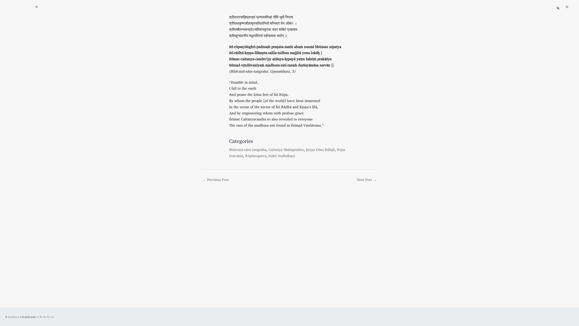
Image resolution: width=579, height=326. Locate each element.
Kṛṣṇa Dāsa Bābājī (320, 150)
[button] (558, 8)
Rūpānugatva (255, 156)
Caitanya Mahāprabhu (286, 150)
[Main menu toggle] (567, 7)
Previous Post (215, 179)
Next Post (367, 179)
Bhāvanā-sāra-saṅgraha (247, 150)
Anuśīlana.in (13, 317)
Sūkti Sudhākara (282, 156)
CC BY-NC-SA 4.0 (45, 317)
